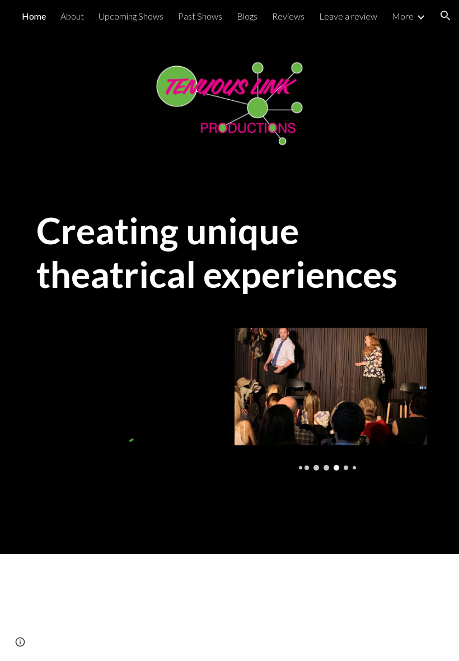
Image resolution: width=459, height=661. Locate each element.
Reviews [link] (288, 16)
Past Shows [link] (200, 16)
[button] (445, 15)
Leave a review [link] (348, 16)
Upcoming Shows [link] (131, 16)
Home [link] (34, 16)
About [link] (72, 16)
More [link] (403, 16)
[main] (229, 252)
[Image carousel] (331, 399)
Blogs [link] (247, 16)
